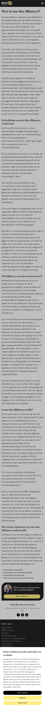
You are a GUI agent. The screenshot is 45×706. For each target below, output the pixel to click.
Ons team (5, 633)
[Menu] (42, 3)
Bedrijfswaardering (9, 636)
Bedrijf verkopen (8, 630)
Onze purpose (7, 644)
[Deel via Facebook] (18, 614)
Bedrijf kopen (7, 628)
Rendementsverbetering (11, 641)
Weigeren (22, 698)
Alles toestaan (22, 693)
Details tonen (22, 703)
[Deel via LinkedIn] (26, 614)
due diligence (20, 81)
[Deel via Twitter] (22, 614)
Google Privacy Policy (12, 687)
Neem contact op (22, 596)
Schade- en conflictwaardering (13, 638)
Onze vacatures (7, 646)
